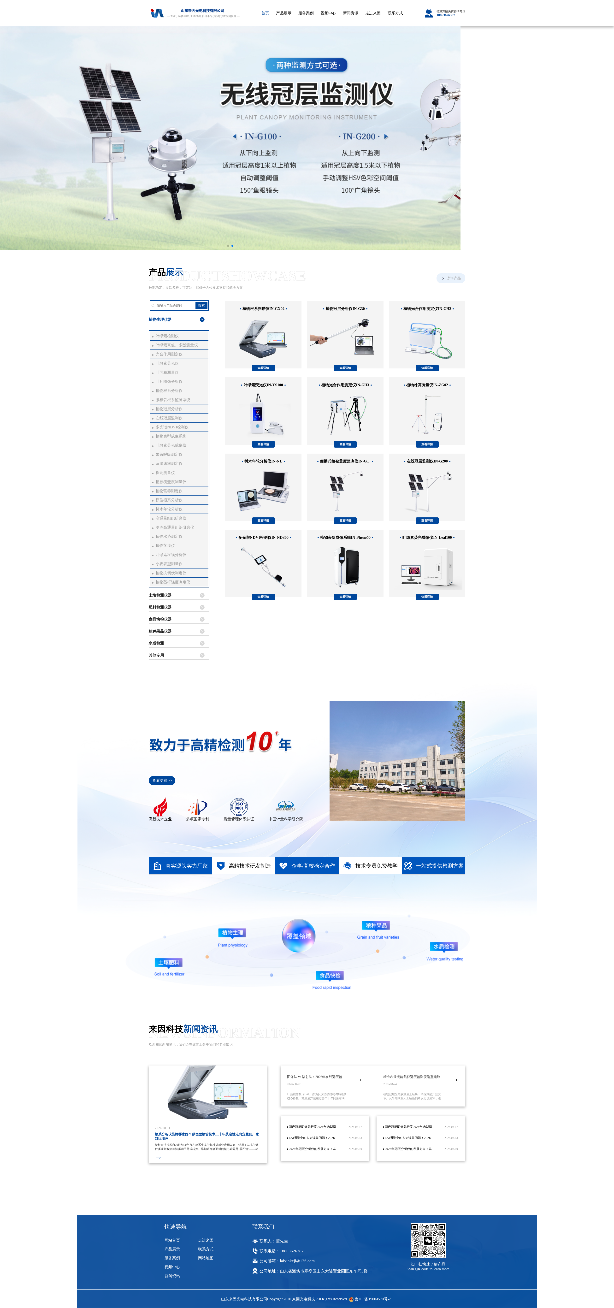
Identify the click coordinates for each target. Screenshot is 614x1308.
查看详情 (263, 368)
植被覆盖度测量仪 (171, 482)
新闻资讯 (350, 13)
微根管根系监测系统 (173, 400)
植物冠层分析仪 (169, 409)
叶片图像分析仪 (169, 381)
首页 (265, 13)
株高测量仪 (165, 473)
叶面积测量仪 (167, 372)
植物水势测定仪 (169, 536)
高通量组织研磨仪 (171, 518)
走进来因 (373, 13)
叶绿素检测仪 (167, 336)
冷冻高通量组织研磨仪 (175, 527)
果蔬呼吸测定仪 (169, 454)
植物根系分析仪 (169, 391)
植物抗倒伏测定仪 (171, 573)
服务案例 (306, 13)
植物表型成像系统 (171, 436)
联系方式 (395, 13)
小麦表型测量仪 (169, 564)
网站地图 (205, 1258)
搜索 (201, 305)
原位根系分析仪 (169, 500)
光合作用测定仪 (169, 354)
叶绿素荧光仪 (167, 363)
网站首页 (172, 1240)
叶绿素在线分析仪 (171, 555)
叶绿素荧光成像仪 (171, 445)
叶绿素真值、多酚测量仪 (177, 345)
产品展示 (283, 13)
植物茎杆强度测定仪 (173, 582)
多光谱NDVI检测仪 (172, 427)
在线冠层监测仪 (169, 418)
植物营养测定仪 (169, 491)
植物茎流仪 (165, 546)
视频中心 (328, 13)
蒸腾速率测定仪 (169, 464)
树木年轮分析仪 (169, 509)
